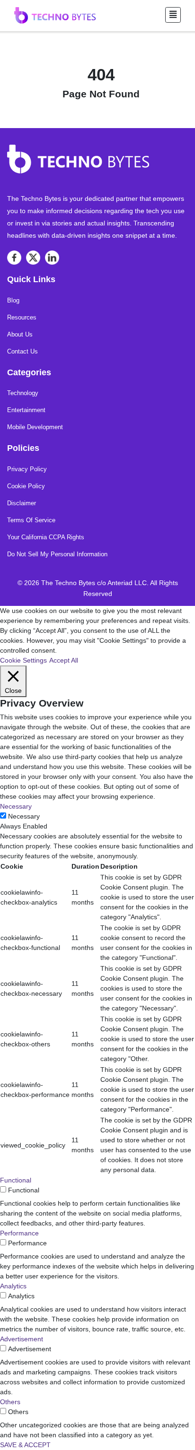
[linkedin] (52, 257)
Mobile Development (35, 427)
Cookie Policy (26, 486)
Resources (21, 317)
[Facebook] (14, 257)
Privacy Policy (27, 469)
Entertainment (26, 410)
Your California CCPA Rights (45, 537)
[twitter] (33, 257)
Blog (13, 300)
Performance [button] (19, 1233)
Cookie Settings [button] (23, 660)
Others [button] (10, 1402)
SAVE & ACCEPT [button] (25, 1445)
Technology (22, 393)
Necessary (24, 816)
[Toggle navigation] (173, 15)
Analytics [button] (13, 1286)
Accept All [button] (63, 660)
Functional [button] (15, 1180)
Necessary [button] (16, 806)
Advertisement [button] (21, 1339)
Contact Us (22, 351)
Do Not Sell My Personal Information (57, 554)
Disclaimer (21, 503)
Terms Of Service (31, 520)
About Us (20, 334)
